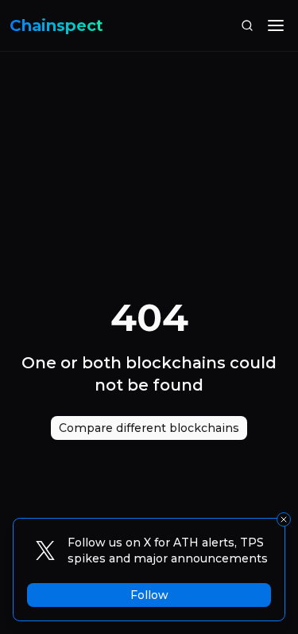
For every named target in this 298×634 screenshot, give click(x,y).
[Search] (247, 25)
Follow (149, 595)
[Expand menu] (275, 25)
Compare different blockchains (149, 428)
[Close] (284, 519)
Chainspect (56, 25)
